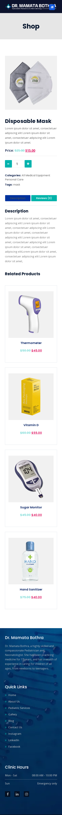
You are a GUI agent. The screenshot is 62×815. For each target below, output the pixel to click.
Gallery (12, 714)
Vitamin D (31, 425)
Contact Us (15, 727)
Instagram (14, 734)
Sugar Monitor (31, 507)
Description (17, 198)
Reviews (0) (44, 198)
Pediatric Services (19, 708)
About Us (14, 701)
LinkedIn (13, 740)
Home (12, 695)
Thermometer (31, 343)
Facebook (14, 746)
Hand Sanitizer (31, 589)
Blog (11, 721)
